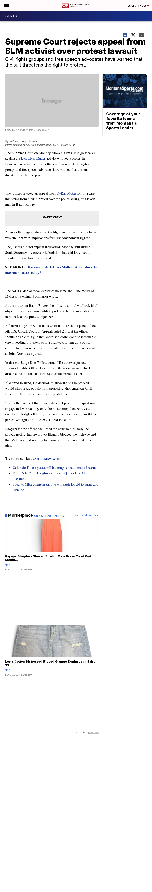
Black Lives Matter (32, 158)
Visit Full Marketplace (86, 515)
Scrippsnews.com (47, 458)
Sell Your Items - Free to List (50, 516)
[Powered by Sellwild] (93, 733)
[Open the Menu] (6, 5)
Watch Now (137, 5)
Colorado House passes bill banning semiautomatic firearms (55, 467)
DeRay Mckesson (69, 193)
